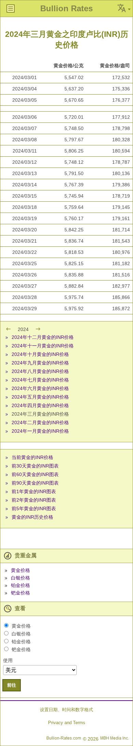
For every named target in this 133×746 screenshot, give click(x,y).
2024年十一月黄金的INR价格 (43, 345)
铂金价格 (20, 585)
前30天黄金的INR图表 (35, 466)
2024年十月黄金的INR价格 (40, 354)
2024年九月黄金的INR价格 (40, 362)
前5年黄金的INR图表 (34, 508)
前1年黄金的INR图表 (34, 491)
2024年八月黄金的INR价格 (40, 371)
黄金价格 (20, 570)
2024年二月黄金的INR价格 (40, 422)
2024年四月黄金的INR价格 (40, 405)
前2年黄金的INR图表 (34, 500)
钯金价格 (20, 593)
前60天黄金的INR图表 (35, 474)
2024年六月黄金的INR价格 (40, 388)
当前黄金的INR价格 (32, 457)
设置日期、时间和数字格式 (66, 709)
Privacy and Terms (66, 722)
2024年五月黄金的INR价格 (40, 397)
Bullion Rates (66, 8)
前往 (11, 685)
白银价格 (20, 577)
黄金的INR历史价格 (32, 517)
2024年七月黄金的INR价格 (40, 380)
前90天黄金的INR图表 (35, 483)
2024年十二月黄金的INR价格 (43, 337)
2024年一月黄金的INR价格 (40, 431)
